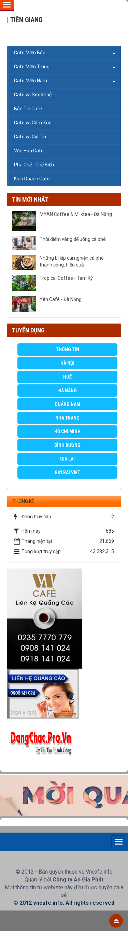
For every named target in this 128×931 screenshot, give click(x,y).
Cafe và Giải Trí (30, 136)
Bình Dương (67, 445)
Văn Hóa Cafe (29, 150)
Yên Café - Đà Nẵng (61, 299)
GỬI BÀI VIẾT (67, 472)
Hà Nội (67, 363)
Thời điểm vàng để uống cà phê (73, 239)
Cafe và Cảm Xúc (32, 122)
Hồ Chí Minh (67, 431)
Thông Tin (67, 349)
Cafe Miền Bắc (29, 52)
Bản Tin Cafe (28, 108)
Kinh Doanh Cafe (32, 178)
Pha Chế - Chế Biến (34, 164)
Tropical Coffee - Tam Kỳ (66, 278)
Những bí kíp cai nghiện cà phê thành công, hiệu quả (72, 261)
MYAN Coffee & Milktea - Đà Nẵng (76, 214)
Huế (67, 377)
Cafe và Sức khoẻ (33, 94)
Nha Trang (67, 418)
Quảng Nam (67, 404)
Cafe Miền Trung (31, 66)
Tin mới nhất (30, 199)
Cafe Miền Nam (30, 80)
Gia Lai (67, 459)
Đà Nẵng (67, 390)
